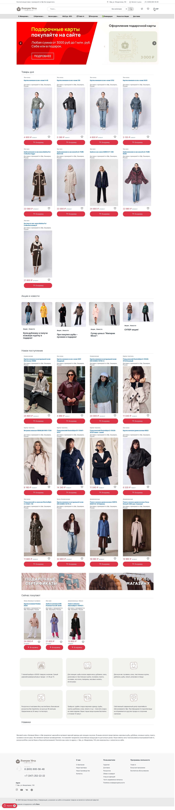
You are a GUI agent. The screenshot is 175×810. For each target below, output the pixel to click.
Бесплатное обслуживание (139, 770)
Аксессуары (52, 16)
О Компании (80, 764)
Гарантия (106, 764)
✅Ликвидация (107, 16)
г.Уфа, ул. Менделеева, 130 (117, 2)
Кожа (58, 499)
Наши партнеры (81, 767)
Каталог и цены (136, 2)
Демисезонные (95, 499)
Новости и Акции (123, 16)
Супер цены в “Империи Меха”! (103, 334)
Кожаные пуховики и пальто (32, 601)
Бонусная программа (137, 767)
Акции (25, 329)
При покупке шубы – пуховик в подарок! (67, 335)
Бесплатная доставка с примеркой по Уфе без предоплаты (36, 2)
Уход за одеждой (109, 777)
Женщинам (24, 16)
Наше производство (83, 770)
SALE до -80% (67, 16)
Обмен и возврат (109, 773)
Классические (28, 356)
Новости (32, 329)
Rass (37, 804)
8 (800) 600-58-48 (152, 2)
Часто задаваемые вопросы (113, 779)
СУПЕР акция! (131, 329)
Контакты (79, 773)
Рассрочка (94, 16)
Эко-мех (26, 149)
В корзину (40, 142)
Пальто (81, 601)
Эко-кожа (27, 77)
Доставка (136, 16)
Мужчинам (39, 16)
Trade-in (81, 16)
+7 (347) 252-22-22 (34, 775)
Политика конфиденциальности (114, 783)
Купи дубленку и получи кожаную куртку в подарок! (35, 335)
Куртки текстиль (128, 356)
